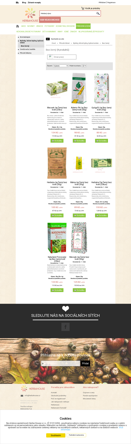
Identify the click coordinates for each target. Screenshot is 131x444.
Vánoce (39, 26)
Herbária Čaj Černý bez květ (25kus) (101, 183)
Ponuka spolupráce (90, 396)
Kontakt (54, 393)
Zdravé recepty (34, 3)
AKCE (23, 26)
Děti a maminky (49, 32)
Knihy (60, 32)
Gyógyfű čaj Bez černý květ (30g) (102, 109)
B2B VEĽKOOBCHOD (49, 20)
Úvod (54, 43)
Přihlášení (102, 2)
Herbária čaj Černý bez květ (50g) (57, 183)
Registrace (111, 2)
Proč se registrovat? (58, 399)
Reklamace (55, 405)
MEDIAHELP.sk (26, 409)
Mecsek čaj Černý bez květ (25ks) (57, 109)
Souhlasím (56, 435)
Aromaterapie (25, 37)
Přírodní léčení (83, 26)
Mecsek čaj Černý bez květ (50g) (79, 258)
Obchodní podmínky (58, 396)
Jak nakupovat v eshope (60, 402)
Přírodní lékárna (25, 53)
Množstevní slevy (89, 399)
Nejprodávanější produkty (91, 32)
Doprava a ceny (88, 393)
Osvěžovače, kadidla (27, 49)
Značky (73, 32)
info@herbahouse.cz (32, 395)
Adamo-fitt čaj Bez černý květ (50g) (79, 109)
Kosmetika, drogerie (65, 26)
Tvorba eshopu (26, 406)
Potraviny (49, 26)
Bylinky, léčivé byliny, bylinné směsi (31, 42)
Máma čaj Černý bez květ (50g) (79, 183)
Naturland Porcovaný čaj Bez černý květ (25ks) (57, 259)
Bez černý (25, 46)
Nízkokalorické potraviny (29, 32)
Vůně (66, 32)
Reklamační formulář (58, 408)
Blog (24, 3)
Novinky (31, 26)
